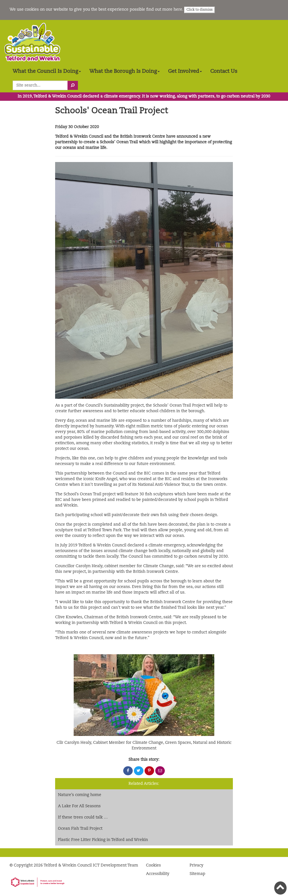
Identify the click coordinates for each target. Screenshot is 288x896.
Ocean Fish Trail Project (80, 829)
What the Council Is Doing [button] (45, 71)
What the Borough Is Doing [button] (123, 71)
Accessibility (157, 874)
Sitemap (197, 874)
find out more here (164, 10)
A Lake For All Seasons (79, 806)
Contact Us (223, 71)
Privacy (196, 865)
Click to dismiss (199, 10)
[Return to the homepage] (32, 42)
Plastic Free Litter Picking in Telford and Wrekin (103, 840)
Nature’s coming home (79, 795)
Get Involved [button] (183, 71)
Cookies (153, 865)
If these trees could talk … (83, 817)
